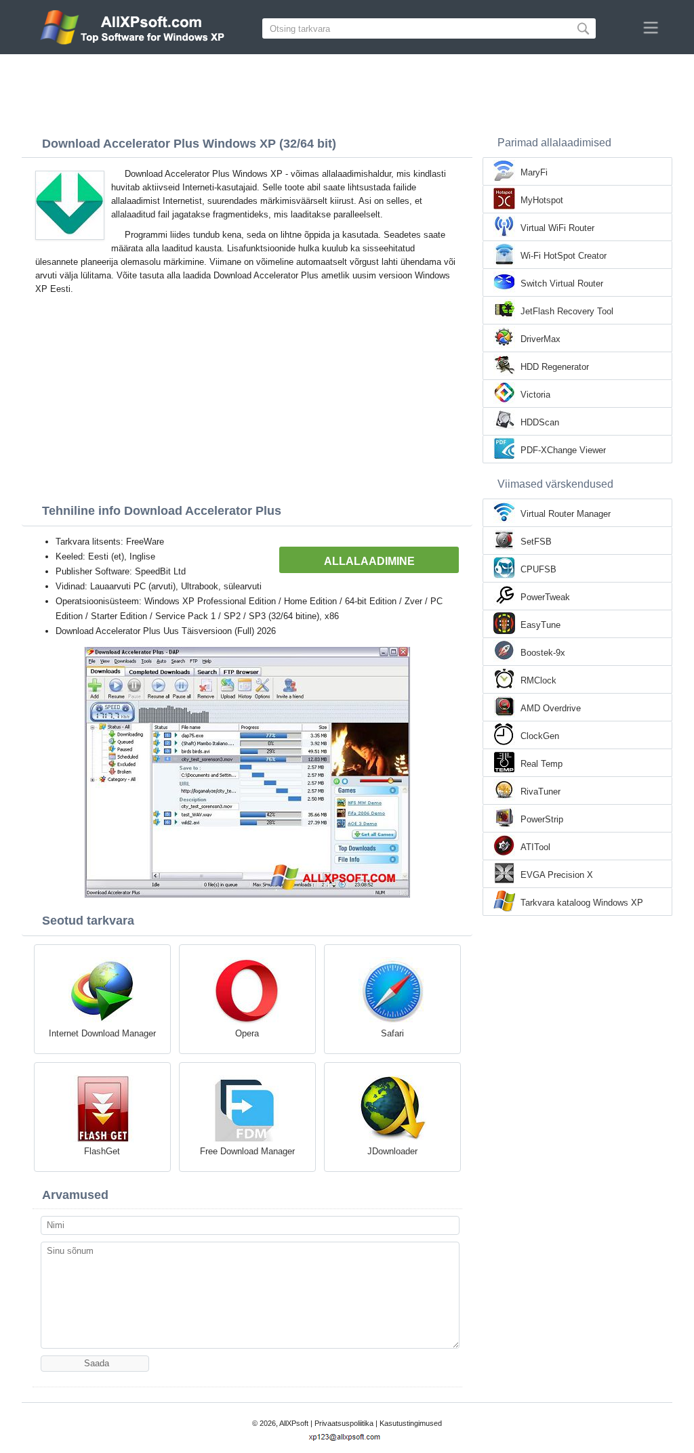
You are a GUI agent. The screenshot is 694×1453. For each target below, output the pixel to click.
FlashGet (102, 1151)
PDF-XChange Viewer (563, 450)
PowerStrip (541, 819)
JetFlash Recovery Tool (566, 311)
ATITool (535, 847)
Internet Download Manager (102, 1033)
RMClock (538, 680)
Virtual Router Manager (565, 514)
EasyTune (540, 625)
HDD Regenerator (554, 367)
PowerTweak (545, 597)
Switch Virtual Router (561, 283)
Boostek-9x (542, 653)
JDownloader (392, 1151)
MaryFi (534, 172)
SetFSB (536, 541)
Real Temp (541, 764)
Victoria (535, 394)
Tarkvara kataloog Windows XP (581, 903)
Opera (247, 1033)
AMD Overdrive (550, 708)
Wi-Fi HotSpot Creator (563, 256)
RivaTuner (540, 791)
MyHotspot (541, 200)
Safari (392, 1033)
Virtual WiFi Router (557, 228)
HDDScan (539, 422)
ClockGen (539, 736)
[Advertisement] (347, 91)
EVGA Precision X (556, 875)
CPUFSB (538, 569)
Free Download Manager (247, 1151)
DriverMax (540, 339)
